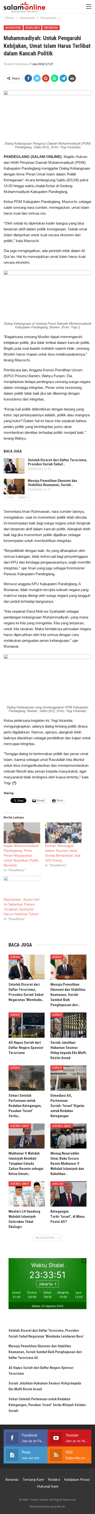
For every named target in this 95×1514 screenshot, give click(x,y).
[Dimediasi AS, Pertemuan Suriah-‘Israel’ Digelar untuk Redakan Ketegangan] (68, 1078)
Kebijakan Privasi (77, 1479)
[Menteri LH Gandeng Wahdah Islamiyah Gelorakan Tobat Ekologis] (27, 1194)
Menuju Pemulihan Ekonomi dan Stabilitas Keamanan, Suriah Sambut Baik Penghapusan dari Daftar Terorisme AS (45, 1352)
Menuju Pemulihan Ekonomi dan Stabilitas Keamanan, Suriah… (52, 483)
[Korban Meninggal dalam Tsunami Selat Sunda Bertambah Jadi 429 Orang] (63, 832)
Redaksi (54, 1479)
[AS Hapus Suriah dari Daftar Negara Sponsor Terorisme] (27, 1025)
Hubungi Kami (47, 1486)
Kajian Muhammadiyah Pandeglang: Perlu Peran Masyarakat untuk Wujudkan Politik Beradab (21, 855)
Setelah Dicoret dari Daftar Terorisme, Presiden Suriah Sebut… (57, 462)
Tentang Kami (33, 1479)
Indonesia (51, 27)
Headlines (32, 27)
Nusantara (13, 27)
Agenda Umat (19, 1126)
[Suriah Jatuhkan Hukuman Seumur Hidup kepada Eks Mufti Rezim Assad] (68, 1025)
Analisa (58, 1183)
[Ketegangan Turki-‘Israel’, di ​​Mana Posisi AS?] (68, 1194)
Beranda (12, 1479)
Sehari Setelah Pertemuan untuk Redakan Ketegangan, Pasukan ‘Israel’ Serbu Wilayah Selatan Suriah (47, 1405)
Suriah (15, 957)
